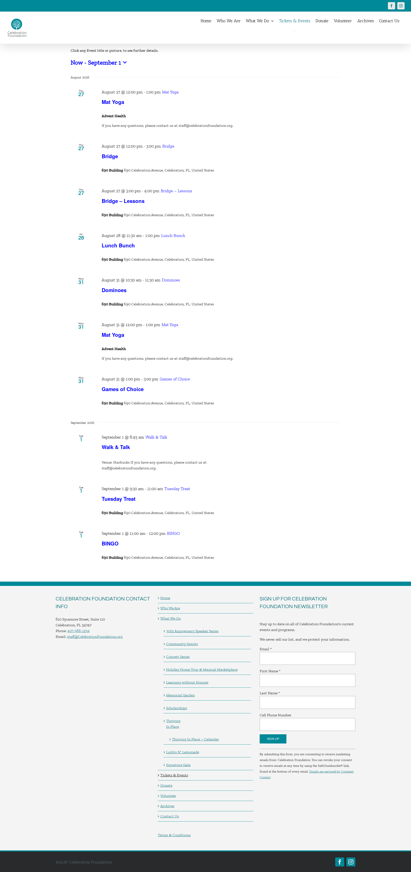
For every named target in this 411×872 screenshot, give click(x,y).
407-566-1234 (78, 630)
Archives (167, 806)
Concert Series (178, 656)
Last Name (270, 693)
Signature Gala (178, 765)
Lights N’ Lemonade (182, 752)
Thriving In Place (173, 723)
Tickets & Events (174, 775)
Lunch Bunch (118, 245)
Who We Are (170, 608)
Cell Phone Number (275, 715)
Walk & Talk (116, 447)
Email (266, 649)
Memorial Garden (180, 695)
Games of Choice (123, 389)
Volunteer (168, 795)
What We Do (170, 618)
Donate (166, 785)
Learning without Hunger (187, 682)
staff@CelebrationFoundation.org (95, 636)
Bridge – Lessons (123, 200)
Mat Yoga (113, 101)
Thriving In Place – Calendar (195, 739)
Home (165, 598)
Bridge (110, 156)
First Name (270, 671)
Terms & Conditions (174, 835)
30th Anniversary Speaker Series (192, 631)
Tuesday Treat (119, 498)
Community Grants (182, 643)
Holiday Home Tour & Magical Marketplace (202, 669)
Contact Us (169, 816)
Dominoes (114, 290)
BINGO (110, 543)
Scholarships (176, 708)
